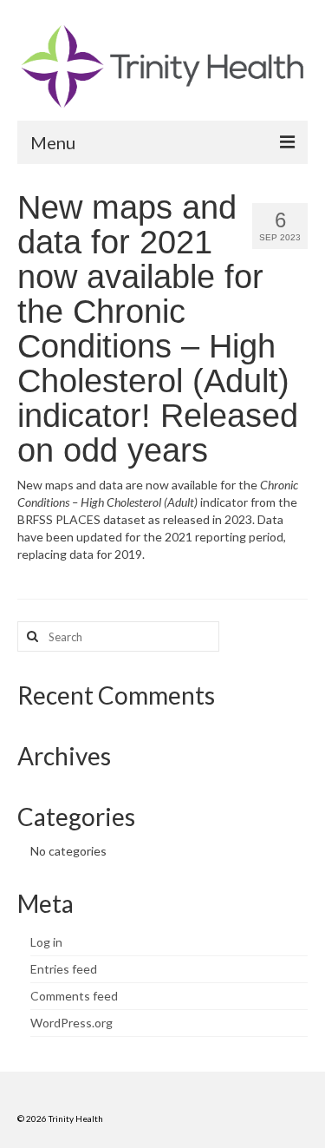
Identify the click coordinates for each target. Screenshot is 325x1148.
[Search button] (30, 636)
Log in (46, 942)
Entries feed (63, 968)
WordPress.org (71, 1022)
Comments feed (74, 995)
